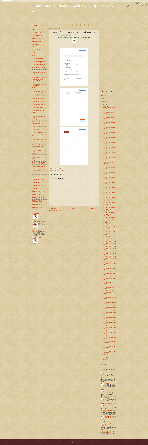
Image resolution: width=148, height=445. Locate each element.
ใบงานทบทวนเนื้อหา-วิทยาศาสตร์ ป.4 (38, 200)
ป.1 (46, 25)
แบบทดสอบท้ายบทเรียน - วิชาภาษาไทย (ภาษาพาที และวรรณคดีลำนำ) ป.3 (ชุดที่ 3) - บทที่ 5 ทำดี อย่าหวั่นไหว (110, 404)
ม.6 (90, 25)
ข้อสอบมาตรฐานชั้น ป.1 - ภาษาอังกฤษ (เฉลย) (42, 239)
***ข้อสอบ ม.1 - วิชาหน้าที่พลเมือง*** (109, 281)
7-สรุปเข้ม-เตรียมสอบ (35, 48)
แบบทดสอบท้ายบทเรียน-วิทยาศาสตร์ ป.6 (38, 104)
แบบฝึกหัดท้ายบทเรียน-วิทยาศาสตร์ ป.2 (38, 181)
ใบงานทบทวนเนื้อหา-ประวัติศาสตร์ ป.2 (38, 191)
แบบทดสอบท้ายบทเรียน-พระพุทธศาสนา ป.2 (39, 68)
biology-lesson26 (107, 383)
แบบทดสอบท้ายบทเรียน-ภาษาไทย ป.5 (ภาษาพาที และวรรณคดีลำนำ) (39, 89)
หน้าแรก (35, 25)
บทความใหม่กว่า (53, 208)
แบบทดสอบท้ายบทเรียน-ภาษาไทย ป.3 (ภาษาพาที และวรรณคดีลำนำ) (39, 80)
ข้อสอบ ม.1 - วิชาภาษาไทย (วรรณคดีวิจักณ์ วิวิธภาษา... (109, 110)
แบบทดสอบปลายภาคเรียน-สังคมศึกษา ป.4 (38, 166)
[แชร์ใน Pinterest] (60, 168)
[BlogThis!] (57, 168)
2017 (103, 366)
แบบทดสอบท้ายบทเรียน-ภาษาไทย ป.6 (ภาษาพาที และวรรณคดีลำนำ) (39, 94)
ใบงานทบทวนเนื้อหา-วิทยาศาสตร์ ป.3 (38, 198)
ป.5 (62, 25)
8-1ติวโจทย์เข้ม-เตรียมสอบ (36, 49)
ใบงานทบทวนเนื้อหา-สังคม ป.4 (37, 207)
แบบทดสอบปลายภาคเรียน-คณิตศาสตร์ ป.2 (39, 123)
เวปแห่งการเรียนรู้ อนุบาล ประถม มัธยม (39, 230)
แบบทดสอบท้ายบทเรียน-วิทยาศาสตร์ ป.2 (38, 101)
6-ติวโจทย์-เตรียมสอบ (35, 44)
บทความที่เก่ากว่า (95, 208)
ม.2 (74, 25)
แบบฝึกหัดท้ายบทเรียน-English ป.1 (37, 188)
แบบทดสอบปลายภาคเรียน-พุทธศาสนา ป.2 (38, 129)
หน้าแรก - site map (104, 377)
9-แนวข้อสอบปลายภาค (35, 55)
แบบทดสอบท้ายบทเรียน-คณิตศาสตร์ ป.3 (38, 59)
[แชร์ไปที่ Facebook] (59, 168)
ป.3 (54, 25)
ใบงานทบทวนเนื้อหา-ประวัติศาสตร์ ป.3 (38, 192)
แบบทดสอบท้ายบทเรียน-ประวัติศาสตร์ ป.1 (38, 65)
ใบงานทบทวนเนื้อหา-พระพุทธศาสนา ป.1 (38, 194)
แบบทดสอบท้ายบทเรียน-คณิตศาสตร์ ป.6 (38, 64)
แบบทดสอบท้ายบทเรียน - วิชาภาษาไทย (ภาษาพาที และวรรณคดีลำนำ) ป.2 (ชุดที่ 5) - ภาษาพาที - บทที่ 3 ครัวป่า (110, 418)
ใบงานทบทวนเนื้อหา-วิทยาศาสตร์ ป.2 (38, 197)
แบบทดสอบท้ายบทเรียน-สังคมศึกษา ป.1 (38, 105)
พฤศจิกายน (105, 101)
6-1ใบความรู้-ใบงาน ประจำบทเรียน (37, 42)
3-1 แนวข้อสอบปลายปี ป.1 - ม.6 (37, 35)
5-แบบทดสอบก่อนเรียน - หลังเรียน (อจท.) (38, 41)
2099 (103, 93)
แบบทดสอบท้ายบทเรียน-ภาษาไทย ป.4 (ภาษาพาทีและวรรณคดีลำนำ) (39, 85)
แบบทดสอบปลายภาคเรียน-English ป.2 (38, 176)
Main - (34, 231)
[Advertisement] (60, 19)
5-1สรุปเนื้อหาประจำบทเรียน (36, 39)
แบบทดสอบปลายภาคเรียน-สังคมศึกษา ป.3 (38, 165)
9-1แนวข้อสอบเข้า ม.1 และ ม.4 (37, 54)
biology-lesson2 (40, 223)
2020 (103, 100)
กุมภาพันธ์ (105, 360)
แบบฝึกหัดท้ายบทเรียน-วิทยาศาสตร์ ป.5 (38, 185)
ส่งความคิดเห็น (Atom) (57, 210)
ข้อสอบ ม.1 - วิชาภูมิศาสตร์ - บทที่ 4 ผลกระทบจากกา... (109, 229)
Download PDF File (74, 45)
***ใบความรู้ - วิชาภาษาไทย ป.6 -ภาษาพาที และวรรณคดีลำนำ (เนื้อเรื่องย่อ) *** (108, 432)
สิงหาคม (104, 106)
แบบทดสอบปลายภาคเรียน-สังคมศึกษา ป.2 (38, 163)
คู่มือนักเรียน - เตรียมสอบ (37, 237)
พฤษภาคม (105, 356)
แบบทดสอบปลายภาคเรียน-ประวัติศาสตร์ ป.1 (39, 125)
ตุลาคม (104, 103)
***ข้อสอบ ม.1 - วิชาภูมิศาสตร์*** (108, 219)
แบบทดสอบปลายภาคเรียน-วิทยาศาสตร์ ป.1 (39, 146)
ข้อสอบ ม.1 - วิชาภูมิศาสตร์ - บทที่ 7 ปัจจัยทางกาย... (109, 222)
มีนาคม (104, 359)
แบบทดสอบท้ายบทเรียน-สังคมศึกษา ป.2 (38, 107)
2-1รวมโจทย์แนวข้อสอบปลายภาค (37, 32)
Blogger (78, 442)
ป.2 (50, 25)
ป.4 (58, 25)
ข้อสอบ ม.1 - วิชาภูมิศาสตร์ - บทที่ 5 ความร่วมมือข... (109, 227)
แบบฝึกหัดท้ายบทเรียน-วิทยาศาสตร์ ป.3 (38, 182)
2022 (103, 98)
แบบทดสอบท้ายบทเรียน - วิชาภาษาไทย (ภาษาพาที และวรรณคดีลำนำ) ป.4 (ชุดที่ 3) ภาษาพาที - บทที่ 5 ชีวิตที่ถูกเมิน (110, 390)
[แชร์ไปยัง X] (58, 168)
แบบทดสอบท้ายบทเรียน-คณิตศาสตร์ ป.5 (38, 62)
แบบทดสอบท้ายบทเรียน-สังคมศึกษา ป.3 (38, 108)
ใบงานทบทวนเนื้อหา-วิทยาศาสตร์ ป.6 (38, 203)
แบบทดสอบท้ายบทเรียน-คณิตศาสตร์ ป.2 (38, 58)
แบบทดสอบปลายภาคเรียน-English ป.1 (38, 175)
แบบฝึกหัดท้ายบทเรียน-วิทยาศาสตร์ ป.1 (38, 179)
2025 (103, 95)
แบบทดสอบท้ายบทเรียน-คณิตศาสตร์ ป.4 (38, 61)
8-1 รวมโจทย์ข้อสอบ (35, 51)
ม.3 (78, 25)
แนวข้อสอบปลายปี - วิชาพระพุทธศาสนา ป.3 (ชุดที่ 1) (110, 398)
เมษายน (104, 357)
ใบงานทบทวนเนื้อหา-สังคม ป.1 (37, 204)
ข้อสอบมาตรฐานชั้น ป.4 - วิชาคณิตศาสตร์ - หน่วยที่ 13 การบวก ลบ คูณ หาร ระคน (110, 424)
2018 (103, 364)
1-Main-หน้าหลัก (34, 31)
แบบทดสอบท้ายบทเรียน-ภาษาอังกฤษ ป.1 (38, 98)
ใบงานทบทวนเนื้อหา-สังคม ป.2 (37, 206)
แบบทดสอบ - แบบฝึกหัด (37, 213)
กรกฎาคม (105, 354)
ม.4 (82, 25)
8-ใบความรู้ (33, 52)
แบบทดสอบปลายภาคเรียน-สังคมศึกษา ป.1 (38, 162)
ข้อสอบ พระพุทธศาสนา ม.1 (58, 170)
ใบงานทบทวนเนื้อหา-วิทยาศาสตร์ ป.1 (38, 195)
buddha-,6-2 (40, 214)
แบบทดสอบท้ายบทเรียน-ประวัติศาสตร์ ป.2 (38, 67)
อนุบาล (41, 25)
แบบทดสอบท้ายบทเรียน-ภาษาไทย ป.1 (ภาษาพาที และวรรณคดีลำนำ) (39, 70)
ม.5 (86, 25)
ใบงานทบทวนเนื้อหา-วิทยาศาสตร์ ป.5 (38, 201)
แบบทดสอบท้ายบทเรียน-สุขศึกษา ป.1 (38, 110)
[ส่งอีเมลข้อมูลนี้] (55, 168)
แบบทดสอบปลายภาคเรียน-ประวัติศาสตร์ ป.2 (39, 126)
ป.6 (66, 25)
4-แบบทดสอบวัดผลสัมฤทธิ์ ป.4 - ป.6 (37, 38)
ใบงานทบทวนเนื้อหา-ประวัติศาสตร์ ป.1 (38, 189)
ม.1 (70, 25)
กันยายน (104, 104)
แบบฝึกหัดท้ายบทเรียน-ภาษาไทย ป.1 (37, 178)
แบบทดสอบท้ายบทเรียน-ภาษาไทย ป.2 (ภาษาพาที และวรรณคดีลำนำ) (39, 75)
